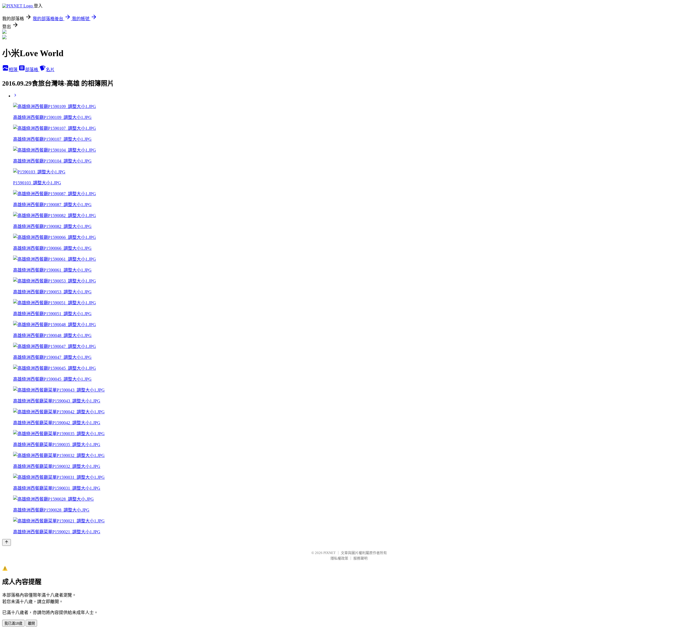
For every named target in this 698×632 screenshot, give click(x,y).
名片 (50, 69)
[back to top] (6, 542)
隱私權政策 (339, 558)
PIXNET (329, 553)
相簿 (14, 69)
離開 (31, 623)
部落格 (32, 69)
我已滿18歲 (13, 623)
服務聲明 (360, 558)
